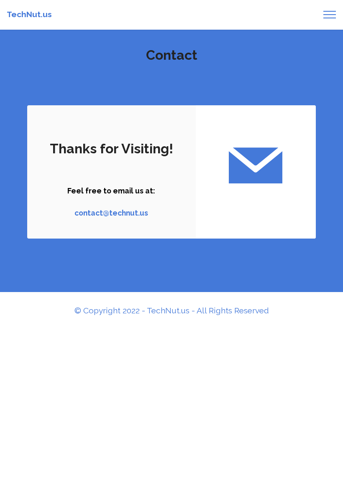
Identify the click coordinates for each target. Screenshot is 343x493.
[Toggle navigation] (329, 14)
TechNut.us (29, 14)
